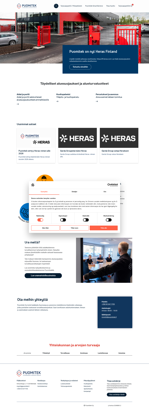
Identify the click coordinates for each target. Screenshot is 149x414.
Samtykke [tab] (44, 191)
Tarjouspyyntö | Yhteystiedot (71, 6)
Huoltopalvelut (67, 95)
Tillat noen (74, 228)
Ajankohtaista (88, 389)
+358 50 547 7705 (108, 304)
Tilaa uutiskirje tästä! (116, 394)
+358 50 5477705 (22, 389)
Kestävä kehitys (43, 384)
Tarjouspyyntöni (125, 5)
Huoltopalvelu (88, 384)
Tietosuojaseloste (66, 386)
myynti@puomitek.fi (109, 317)
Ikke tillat (45, 228)
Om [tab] (105, 191)
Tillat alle (104, 228)
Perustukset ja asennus (109, 95)
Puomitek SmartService (94, 6)
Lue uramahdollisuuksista (43, 276)
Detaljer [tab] (74, 191)
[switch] (63, 220)
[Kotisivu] (27, 6)
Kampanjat (87, 391)
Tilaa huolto (110, 6)
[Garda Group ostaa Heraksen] (119, 138)
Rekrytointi (87, 386)
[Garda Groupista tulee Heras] (77, 138)
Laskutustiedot (65, 384)
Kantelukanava (42, 386)
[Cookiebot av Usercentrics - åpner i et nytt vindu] (109, 184)
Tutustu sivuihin (80, 67)
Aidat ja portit (33, 97)
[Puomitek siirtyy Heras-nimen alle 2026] (36, 138)
